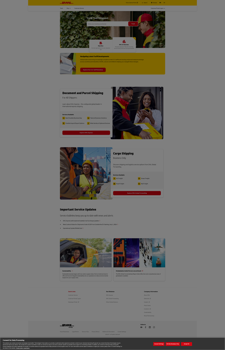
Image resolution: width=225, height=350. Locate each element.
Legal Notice (26, 348)
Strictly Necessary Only (173, 344)
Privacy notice (19, 348)
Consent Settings (158, 344)
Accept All (186, 344)
